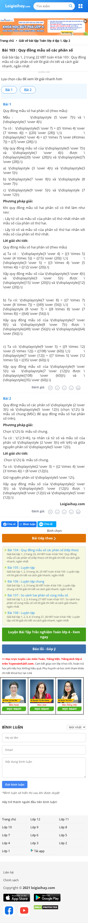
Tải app (39, 851)
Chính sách (11, 880)
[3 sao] (75, 530)
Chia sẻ (11, 524)
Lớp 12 (35, 819)
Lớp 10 (7, 827)
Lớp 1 (6, 851)
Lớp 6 (34, 835)
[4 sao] (80, 530)
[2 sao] (70, 530)
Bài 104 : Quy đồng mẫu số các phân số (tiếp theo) (43, 550)
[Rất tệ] (50, 388)
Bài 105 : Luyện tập (21, 567)
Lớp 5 (63, 835)
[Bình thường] (64, 388)
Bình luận (29, 524)
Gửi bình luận (14, 784)
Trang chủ (9, 819)
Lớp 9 (34, 827)
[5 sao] (85, 530)
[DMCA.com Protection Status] (46, 910)
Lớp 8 (63, 827)
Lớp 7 (6, 835)
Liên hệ (8, 872)
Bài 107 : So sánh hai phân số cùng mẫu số (38, 595)
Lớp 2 (63, 843)
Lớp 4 (6, 843)
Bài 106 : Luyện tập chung (26, 581)
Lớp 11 (64, 819)
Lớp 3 (34, 843)
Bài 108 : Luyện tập (21, 613)
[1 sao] (65, 530)
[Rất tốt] (78, 388)
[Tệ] (57, 388)
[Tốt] (71, 388)
